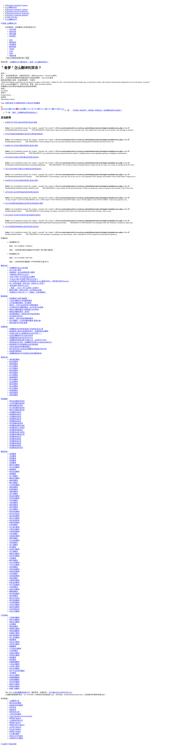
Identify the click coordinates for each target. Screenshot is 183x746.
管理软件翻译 (14, 655)
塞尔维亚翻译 (14, 593)
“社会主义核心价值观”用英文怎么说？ (23, 279)
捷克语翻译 (13, 507)
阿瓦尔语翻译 (14, 518)
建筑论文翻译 (14, 684)
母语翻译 (12, 44)
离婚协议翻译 (14, 628)
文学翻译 (12, 673)
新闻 (4, 327)
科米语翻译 (13, 567)
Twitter (35, 109)
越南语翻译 (13, 480)
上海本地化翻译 (15, 714)
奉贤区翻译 (13, 393)
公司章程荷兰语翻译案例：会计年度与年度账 (26, 307)
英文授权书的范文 (16, 316)
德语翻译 (12, 460)
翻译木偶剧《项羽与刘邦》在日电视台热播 (25, 290)
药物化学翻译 (14, 686)
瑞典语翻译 (13, 491)
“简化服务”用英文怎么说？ (19, 285)
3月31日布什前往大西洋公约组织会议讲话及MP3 (23, 169)
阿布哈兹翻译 (14, 511)
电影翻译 (12, 657)
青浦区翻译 (13, 390)
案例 (4, 296)
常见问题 (12, 29)
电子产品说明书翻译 (17, 671)
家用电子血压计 (15, 718)
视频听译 (12, 709)
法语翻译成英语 (15, 412)
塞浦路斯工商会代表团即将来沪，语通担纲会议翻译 (28, 331)
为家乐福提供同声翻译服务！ (20, 347)
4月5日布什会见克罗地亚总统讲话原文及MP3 (22, 192)
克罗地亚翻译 (14, 569)
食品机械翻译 (14, 631)
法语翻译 (12, 463)
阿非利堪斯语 (14, 520)
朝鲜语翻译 (13, 538)
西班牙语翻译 (14, 465)
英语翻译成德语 (15, 439)
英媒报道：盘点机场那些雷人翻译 (22, 272)
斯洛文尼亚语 (14, 598)
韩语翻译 (12, 458)
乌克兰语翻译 (14, 605)
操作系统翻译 (14, 635)
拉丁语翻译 (13, 476)
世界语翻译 (13, 596)
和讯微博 (20, 109)
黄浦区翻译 (13, 364)
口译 (11, 51)
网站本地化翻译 (15, 703)
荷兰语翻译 (13, 494)
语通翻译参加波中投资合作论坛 (21, 338)
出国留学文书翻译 (16, 738)
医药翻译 (12, 660)
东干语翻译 (13, 545)
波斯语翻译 (13, 487)
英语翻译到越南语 (16, 430)
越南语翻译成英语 (16, 405)
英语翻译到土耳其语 (17, 428)
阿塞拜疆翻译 (14, 522)
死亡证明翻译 (14, 637)
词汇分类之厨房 (15, 270)
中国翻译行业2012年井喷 (18, 268)
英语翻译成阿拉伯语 (17, 425)
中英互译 (29, 103)
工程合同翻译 (14, 664)
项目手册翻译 (14, 620)
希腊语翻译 (13, 489)
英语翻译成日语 (15, 441)
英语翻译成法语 (15, 436)
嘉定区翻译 (13, 384)
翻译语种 (12, 42)
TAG (70, 692)
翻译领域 (12, 47)
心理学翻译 (13, 651)
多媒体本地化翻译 (16, 705)
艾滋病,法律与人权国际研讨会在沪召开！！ (25, 333)
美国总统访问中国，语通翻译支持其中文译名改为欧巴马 (30, 342)
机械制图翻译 (14, 662)
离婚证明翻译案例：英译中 (19, 312)
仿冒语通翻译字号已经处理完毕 (21, 335)
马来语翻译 (13, 502)
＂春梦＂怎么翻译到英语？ (38, 62)
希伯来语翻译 (14, 496)
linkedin (49, 109)
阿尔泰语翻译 (14, 516)
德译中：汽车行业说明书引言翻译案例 (23, 305)
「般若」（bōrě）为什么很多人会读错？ (24, 288)
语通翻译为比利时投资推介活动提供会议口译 (26, 329)
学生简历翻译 (14, 682)
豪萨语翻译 (13, 560)
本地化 (11, 49)
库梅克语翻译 (14, 571)
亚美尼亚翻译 (14, 607)
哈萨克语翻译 (14, 556)
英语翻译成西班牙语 (17, 434)
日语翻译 (12, 456)
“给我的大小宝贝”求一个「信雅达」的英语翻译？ (27, 292)
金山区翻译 (13, 386)
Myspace (42, 109)
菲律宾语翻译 (14, 549)
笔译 (11, 53)
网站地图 (12, 34)
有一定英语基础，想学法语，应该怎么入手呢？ (27, 283)
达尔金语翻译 (14, 540)
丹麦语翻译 (13, 542)
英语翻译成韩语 (15, 443)
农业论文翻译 (14, 642)
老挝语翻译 (13, 578)
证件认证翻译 (14, 675)
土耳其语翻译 (14, 485)
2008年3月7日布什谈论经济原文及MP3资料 (21, 122)
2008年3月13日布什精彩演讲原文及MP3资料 (21, 145)
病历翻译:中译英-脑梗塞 (18, 298)
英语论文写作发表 (16, 736)
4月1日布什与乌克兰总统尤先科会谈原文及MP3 (23, 215)
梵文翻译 (12, 547)
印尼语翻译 (13, 500)
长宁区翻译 (13, 368)
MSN (55, 109)
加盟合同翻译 (14, 622)
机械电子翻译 (14, 633)
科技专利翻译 (14, 668)
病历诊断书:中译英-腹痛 (18, 323)
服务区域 (4, 357)
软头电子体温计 (15, 729)
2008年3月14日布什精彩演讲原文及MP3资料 (21, 180)
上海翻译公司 (14, 62)
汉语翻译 (12, 558)
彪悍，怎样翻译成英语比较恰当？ (25, 112)
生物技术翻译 (14, 653)
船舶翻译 (12, 646)
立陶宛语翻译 (14, 580)
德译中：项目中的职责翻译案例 (21, 318)
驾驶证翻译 (13, 626)
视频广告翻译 (14, 688)
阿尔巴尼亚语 (14, 514)
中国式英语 (9, 103)
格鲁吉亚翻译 (14, 554)
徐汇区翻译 (13, 366)
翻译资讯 (23, 62)
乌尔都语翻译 (14, 602)
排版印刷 (12, 55)
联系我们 (12, 36)
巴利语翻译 (13, 525)
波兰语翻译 (13, 509)
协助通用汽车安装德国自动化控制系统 (23, 344)
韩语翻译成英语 (15, 419)
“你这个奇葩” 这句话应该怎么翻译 (22, 277)
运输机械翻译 (14, 679)
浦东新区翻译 (14, 359)
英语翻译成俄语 (15, 445)
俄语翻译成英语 (15, 421)
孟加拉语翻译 (14, 589)
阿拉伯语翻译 (14, 471)
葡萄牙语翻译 (14, 478)
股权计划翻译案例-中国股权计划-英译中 (24, 309)
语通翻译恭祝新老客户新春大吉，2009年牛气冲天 (28, 340)
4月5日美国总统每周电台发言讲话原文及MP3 (22, 226)
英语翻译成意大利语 (17, 432)
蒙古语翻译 (13, 483)
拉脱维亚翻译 (14, 576)
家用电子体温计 (15, 731)
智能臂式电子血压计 (17, 725)
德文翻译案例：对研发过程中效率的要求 (24, 314)
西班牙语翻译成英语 (17, 410)
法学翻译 (12, 624)
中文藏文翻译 (14, 734)
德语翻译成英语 (15, 414)
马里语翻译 (13, 587)
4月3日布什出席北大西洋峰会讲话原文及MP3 (22, 157)
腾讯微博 (13, 109)
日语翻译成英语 (15, 416)
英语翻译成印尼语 (16, 448)
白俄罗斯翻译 (14, 531)
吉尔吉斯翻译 (14, 562)
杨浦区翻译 (13, 377)
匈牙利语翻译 (14, 498)
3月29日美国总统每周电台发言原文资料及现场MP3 (24, 134)
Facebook (28, 109)
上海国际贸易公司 (16, 720)
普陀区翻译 (13, 370)
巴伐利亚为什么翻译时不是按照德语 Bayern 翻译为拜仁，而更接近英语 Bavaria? (39, 281)
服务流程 (12, 32)
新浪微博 (5, 109)
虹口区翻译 (13, 375)
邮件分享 (61, 109)
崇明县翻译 (13, 395)
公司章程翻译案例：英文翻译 (20, 303)
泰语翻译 (12, 474)
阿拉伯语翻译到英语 (17, 401)
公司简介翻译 (14, 666)
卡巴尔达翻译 (14, 565)
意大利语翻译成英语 (17, 408)
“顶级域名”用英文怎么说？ (19, 274)
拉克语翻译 (13, 574)
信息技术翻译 (14, 644)
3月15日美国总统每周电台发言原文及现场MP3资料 (24, 203)
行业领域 (4, 615)
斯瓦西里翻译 (14, 600)
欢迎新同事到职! (15, 351)
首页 (11, 40)
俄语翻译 (12, 469)
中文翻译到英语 (20, 103)
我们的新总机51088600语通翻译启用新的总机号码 (28, 349)
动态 (4, 265)
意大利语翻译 (14, 467)
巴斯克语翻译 (14, 529)
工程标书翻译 (14, 617)
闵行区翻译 (13, 379)
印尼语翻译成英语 (16, 423)
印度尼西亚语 (14, 609)
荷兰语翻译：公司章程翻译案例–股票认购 (25, 320)
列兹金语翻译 (14, 582)
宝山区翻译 (13, 382)
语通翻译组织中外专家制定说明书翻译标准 (25, 353)
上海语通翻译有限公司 (21, 692)
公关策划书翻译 (15, 648)
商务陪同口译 (14, 712)
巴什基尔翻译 (14, 527)
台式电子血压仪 (15, 727)
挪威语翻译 (13, 591)
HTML (66, 692)
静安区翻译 (13, 362)
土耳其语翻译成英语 (17, 403)
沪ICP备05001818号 (56, 692)
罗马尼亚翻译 (14, 585)
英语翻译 (36, 103)
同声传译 (12, 707)
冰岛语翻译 (13, 534)
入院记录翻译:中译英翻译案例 (20, 300)
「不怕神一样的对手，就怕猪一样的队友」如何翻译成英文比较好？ (96, 110)
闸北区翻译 (13, 373)
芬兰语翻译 (13, 551)
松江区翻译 (13, 388)
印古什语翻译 (14, 611)
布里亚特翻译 (14, 536)
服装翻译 (12, 640)
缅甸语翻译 (13, 505)
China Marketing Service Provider (20, 716)
